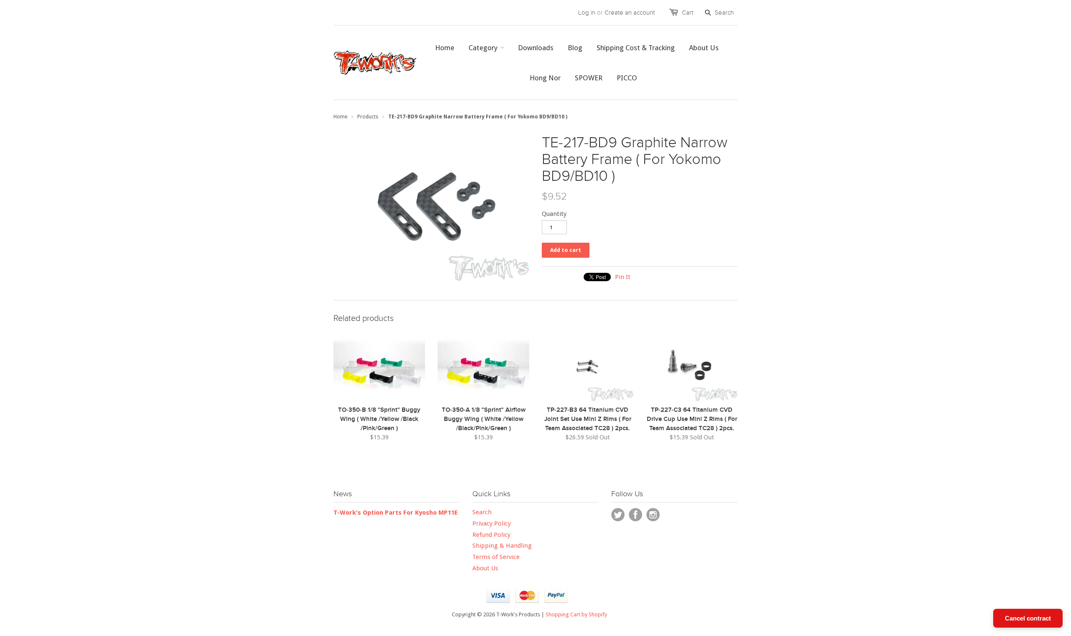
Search (482, 512)
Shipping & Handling (502, 545)
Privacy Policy (491, 523)
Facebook (635, 514)
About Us (485, 568)
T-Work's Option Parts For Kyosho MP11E (395, 512)
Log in (586, 12)
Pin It (622, 277)
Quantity (554, 214)
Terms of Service (496, 557)
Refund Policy (491, 535)
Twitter (618, 514)
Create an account (630, 12)
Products (367, 117)
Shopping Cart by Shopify (576, 614)
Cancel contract (1028, 618)
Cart (687, 12)
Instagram (653, 514)
